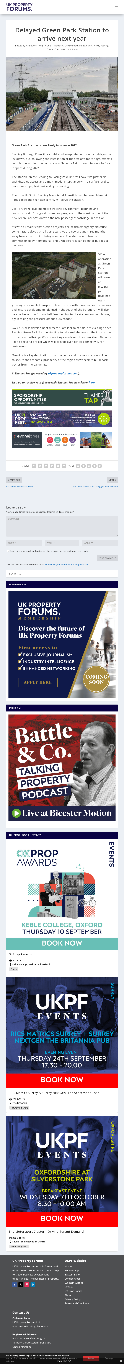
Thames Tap (53, 49)
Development (71, 45)
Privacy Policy (73, 1299)
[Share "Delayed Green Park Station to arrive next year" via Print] (64, 466)
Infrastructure (86, 45)
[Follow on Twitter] (20, 1284)
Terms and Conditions (77, 1303)
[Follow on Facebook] (14, 1284)
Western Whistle (74, 1282)
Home (68, 1266)
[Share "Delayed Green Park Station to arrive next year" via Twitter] (40, 466)
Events (69, 1287)
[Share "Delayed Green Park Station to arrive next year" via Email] (58, 466)
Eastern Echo (72, 1274)
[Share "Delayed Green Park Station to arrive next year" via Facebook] (34, 466)
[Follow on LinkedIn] (33, 1284)
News (96, 45)
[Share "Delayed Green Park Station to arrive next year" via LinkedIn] (52, 466)
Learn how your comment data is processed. (67, 564)
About (68, 1295)
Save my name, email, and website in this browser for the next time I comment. (49, 551)
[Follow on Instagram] (26, 1284)
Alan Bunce (31, 45)
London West (72, 1278)
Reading (104, 45)
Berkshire (59, 45)
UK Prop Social (73, 1291)
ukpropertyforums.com (63, 373)
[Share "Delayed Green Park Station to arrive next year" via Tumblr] (46, 466)
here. (92, 382)
